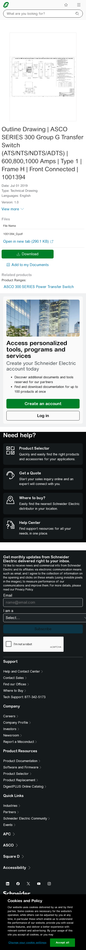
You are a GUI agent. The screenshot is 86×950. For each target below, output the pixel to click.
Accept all (62, 942)
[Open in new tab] (26, 241)
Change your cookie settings (27, 942)
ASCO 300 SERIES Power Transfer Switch (39, 287)
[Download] (43, 77)
